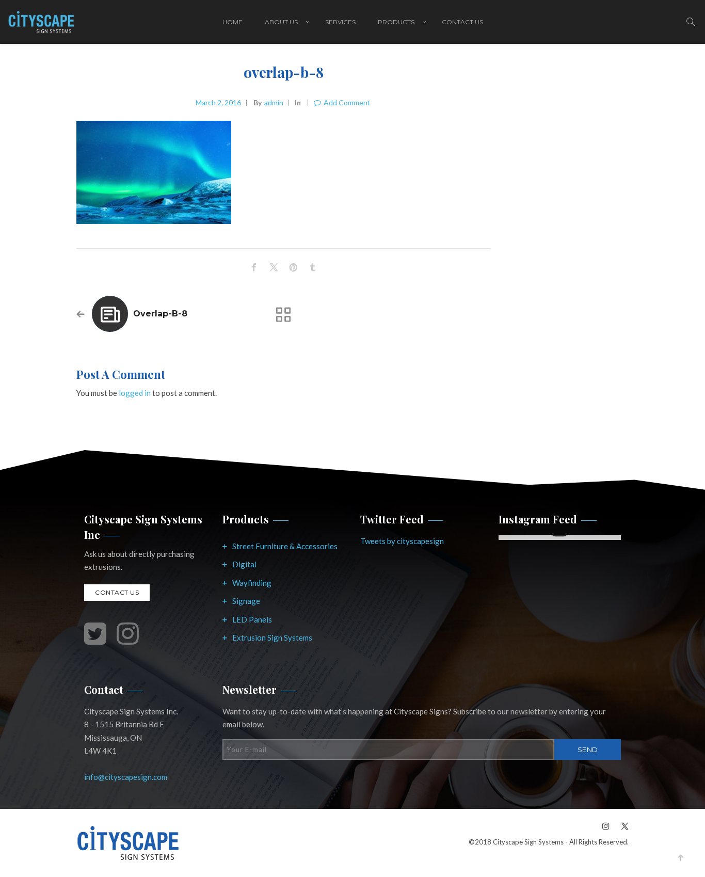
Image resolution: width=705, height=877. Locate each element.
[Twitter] (622, 825)
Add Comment (347, 102)
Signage (246, 600)
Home (232, 22)
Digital (244, 564)
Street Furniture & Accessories (285, 546)
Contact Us (462, 22)
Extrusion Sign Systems (272, 637)
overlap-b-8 (160, 313)
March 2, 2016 (218, 102)
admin (273, 102)
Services (340, 22)
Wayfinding (251, 582)
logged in (135, 392)
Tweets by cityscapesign (402, 541)
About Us (281, 22)
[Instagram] (606, 825)
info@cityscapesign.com (125, 777)
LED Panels (252, 619)
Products (396, 22)
